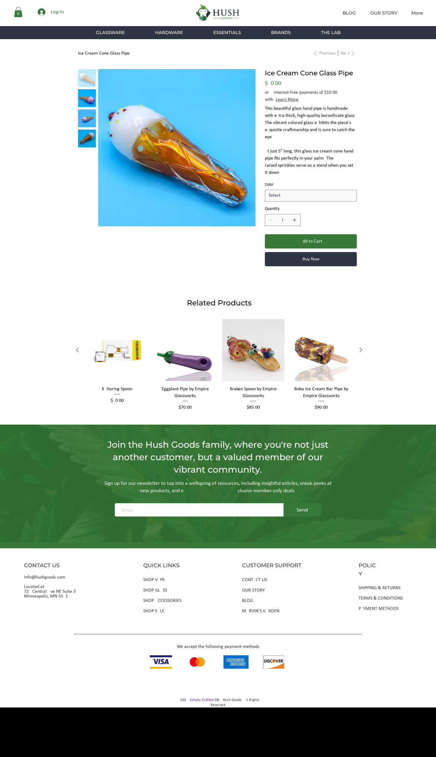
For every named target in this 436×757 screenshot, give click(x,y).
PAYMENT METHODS (379, 608)
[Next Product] (361, 349)
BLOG (247, 600)
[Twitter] (289, 283)
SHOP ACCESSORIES (162, 600)
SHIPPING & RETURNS (379, 588)
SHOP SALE (153, 611)
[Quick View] (117, 350)
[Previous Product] (77, 349)
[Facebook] (275, 283)
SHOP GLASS (155, 590)
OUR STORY (253, 590)
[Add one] (294, 220)
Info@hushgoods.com (44, 577)
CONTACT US (254, 580)
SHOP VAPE (154, 580)
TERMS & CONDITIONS (381, 598)
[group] (219, 365)
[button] (18, 12)
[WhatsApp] (268, 283)
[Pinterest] (282, 283)
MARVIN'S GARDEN (260, 611)
